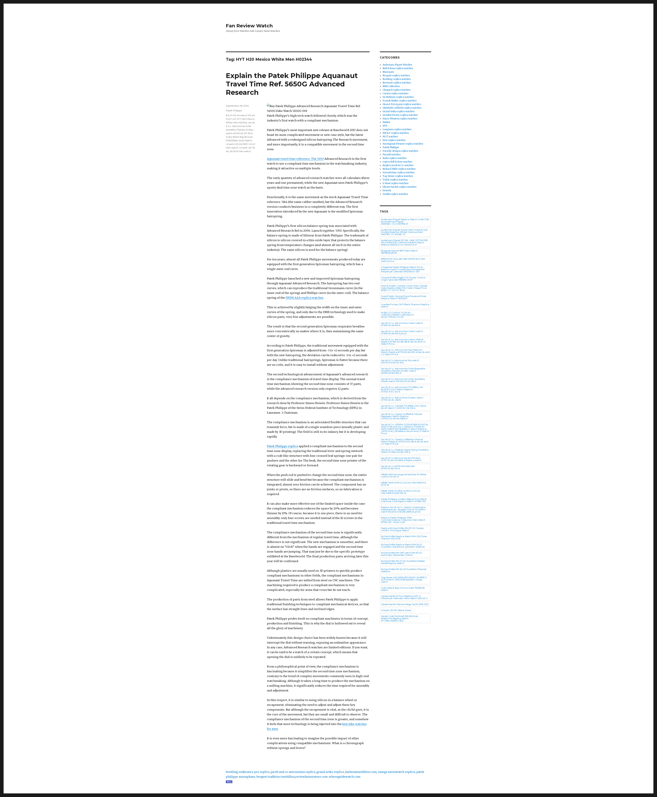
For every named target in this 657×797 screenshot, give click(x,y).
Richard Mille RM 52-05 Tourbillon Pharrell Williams (403, 570)
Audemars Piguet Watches (397, 64)
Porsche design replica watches (400, 151)
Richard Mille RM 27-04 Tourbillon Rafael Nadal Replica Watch (403, 562)
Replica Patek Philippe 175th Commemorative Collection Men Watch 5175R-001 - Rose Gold (403, 519)
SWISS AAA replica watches (304, 297)
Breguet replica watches (396, 75)
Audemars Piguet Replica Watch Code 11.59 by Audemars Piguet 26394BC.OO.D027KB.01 (405, 221)
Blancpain (388, 71)
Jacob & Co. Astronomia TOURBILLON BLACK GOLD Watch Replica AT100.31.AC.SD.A (402, 389)
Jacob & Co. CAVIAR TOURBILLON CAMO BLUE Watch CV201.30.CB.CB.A (403, 406)
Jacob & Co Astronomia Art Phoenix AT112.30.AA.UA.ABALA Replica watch (401, 459)
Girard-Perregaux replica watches (402, 104)
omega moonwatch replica (396, 772)
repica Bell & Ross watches (397, 161)
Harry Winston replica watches (400, 118)
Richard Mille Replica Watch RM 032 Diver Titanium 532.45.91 (404, 537)
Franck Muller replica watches (400, 100)
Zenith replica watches (395, 194)
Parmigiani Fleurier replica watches (403, 143)
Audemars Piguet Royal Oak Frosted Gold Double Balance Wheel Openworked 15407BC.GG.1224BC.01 (404, 232)
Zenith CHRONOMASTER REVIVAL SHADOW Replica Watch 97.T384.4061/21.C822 (399, 618)
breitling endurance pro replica (248, 772)
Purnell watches (392, 154)
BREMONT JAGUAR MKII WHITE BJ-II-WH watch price (403, 259)
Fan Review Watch (249, 26)
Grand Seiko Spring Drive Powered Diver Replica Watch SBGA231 (404, 297)
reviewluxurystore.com (311, 776)
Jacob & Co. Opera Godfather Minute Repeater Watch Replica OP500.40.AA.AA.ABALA (401, 416)
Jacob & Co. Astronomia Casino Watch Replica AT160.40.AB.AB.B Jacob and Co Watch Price (403, 341)
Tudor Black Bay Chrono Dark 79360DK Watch (403, 588)
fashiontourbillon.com (361, 772)
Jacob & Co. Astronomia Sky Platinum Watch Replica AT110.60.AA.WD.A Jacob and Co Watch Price (405, 352)
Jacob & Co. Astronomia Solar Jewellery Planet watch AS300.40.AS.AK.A (403, 380)
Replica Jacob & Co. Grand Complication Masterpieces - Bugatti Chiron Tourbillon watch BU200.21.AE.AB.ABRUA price (403, 509)
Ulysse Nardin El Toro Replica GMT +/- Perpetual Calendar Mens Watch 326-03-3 (404, 597)
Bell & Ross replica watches (398, 68)
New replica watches (394, 140)
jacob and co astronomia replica (293, 772)
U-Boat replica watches (395, 183)
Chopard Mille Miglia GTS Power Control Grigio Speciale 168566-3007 (403, 278)
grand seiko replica (330, 772)
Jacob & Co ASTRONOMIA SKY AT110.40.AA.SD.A (398, 467)
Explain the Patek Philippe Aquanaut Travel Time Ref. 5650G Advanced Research (292, 83)
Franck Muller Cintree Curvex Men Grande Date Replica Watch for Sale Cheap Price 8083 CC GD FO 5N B (404, 287)
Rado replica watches (395, 158)
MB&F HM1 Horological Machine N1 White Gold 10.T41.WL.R (403, 475)
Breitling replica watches (397, 79)
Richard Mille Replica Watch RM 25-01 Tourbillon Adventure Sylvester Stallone (403, 545)
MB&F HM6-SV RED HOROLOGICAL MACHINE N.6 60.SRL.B (400, 491)
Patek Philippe (234, 110)
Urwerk (387, 190)
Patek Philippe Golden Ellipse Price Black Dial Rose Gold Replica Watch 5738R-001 (404, 500)
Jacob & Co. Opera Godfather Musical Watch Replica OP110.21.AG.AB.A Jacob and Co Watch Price (404, 441)
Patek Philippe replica (282, 446)
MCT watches (390, 136)
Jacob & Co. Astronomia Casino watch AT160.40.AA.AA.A (402, 324)
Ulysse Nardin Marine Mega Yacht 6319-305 (404, 604)
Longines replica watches (397, 129)
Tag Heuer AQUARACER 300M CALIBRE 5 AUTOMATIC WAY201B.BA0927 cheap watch (404, 579)
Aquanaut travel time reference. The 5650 (295, 158)
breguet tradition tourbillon (275, 776)
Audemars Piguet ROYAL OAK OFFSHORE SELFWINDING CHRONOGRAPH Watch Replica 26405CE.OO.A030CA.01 (404, 242)
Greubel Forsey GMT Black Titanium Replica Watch (405, 305)
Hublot (386, 122)
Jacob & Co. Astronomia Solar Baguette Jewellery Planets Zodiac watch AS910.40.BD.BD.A (403, 370)
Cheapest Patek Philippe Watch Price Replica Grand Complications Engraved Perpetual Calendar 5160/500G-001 (402, 269)
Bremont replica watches (397, 82)
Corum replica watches (395, 93)
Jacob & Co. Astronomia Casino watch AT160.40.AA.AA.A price (402, 332)
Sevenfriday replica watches (399, 172)
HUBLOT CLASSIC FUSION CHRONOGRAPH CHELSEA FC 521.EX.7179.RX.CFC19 (397, 314)
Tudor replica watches (395, 179)
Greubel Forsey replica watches (400, 115)
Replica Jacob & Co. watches (398, 165)
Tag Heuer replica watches (398, 176)
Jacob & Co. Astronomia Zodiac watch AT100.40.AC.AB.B (402, 398)
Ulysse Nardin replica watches (399, 186)
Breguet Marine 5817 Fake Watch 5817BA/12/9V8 (399, 251)
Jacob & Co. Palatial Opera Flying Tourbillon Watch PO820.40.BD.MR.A (405, 450)
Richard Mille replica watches (399, 168)
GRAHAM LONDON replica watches (402, 107)
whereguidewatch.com (344, 776)
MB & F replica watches (396, 133)
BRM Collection (391, 86)
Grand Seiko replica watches (399, 111)
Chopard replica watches (396, 89)
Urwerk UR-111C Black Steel (396, 610)
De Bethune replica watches (398, 97)
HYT (385, 125)
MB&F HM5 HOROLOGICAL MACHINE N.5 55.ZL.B (403, 483)
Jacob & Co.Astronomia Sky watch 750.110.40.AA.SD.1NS (400, 361)
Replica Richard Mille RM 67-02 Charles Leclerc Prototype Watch (402, 529)
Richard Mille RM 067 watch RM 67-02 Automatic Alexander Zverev (401, 553)
